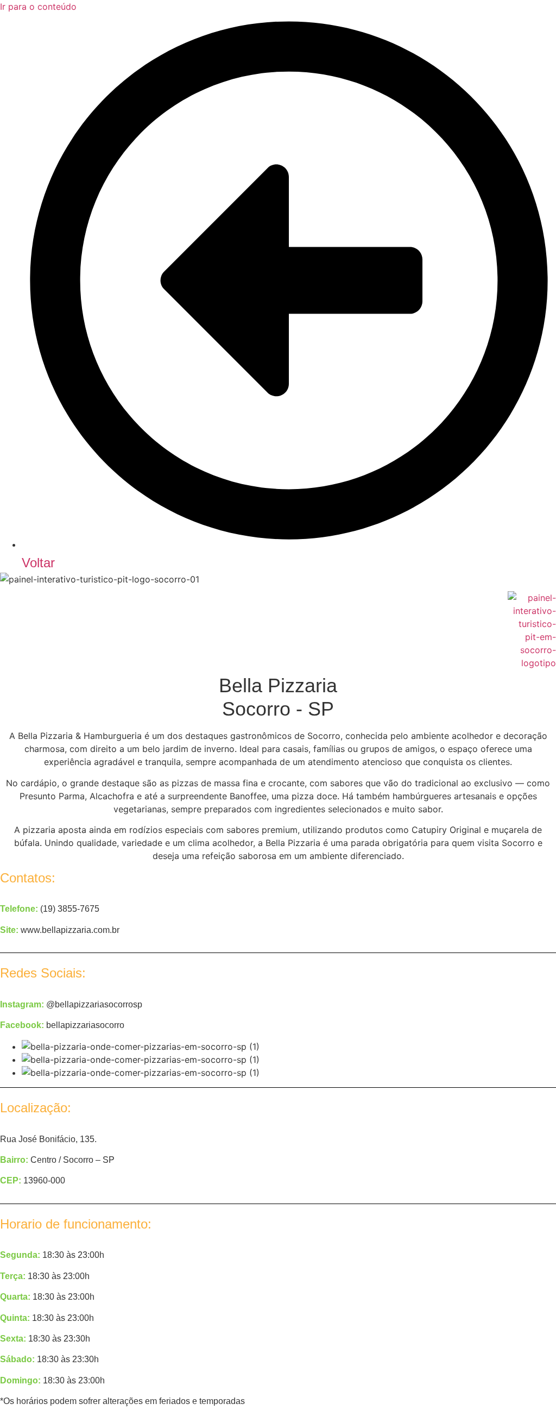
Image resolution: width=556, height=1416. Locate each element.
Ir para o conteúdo (38, 6)
